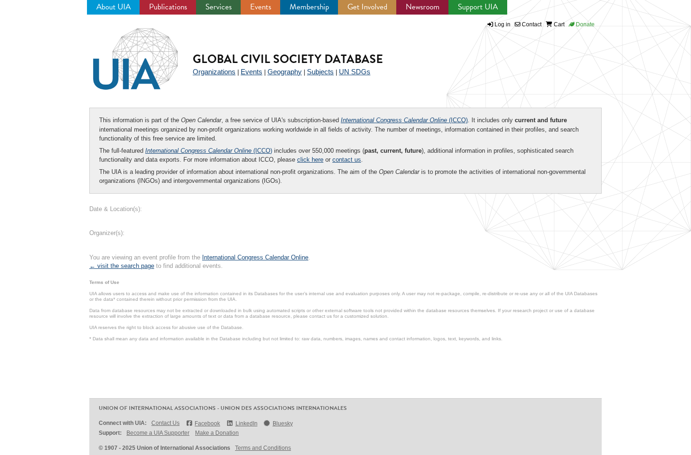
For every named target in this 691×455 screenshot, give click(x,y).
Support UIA (478, 7)
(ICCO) (404, 120)
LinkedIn (246, 423)
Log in (502, 24)
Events (260, 7)
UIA (124, 53)
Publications (168, 7)
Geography (284, 72)
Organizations (214, 72)
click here (310, 159)
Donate (584, 24)
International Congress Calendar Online (255, 257)
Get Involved (367, 7)
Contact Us (165, 423)
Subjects (320, 72)
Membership (309, 7)
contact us (346, 159)
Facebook (207, 423)
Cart (558, 24)
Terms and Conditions (263, 448)
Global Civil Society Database (288, 59)
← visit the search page (121, 265)
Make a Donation (217, 433)
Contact (531, 24)
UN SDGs (354, 72)
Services (218, 7)
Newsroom (423, 7)
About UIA (113, 7)
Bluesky (283, 423)
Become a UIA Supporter (157, 433)
